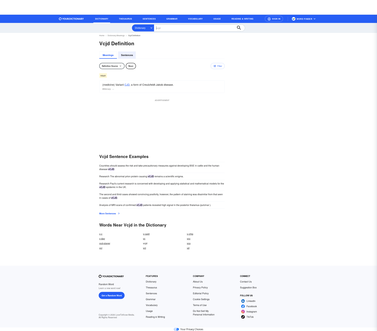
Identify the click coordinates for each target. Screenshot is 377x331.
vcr (100, 248)
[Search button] (240, 28)
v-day (102, 238)
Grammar (151, 299)
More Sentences (107, 213)
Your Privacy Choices (191, 329)
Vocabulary (152, 305)
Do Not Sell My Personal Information (204, 312)
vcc (188, 238)
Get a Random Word (112, 295)
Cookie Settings (201, 299)
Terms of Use (200, 305)
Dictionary (140, 28)
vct (144, 248)
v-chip (190, 234)
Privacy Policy (200, 287)
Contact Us (246, 281)
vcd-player (104, 243)
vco (189, 243)
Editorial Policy (201, 293)
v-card (146, 234)
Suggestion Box (248, 287)
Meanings (108, 55)
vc (144, 238)
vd (188, 248)
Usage (149, 311)
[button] (274, 19)
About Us (198, 281)
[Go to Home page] (71, 18)
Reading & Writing (155, 317)
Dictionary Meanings (116, 35)
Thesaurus (151, 287)
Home (101, 35)
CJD (127, 84)
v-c (100, 234)
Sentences (127, 55)
